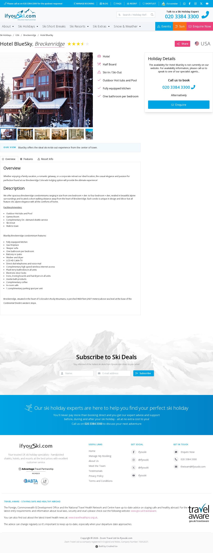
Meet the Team (97, 465)
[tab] (9, 159)
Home (92, 451)
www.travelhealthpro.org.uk (83, 517)
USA (17, 35)
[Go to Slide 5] (76, 134)
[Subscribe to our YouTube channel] (207, 3)
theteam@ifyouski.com (193, 466)
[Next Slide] (89, 90)
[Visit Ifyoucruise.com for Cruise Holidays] (169, 4)
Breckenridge (29, 35)
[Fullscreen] (88, 122)
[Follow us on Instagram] (195, 3)
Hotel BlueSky (46, 35)
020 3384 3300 (189, 459)
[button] (46, 89)
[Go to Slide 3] (42, 134)
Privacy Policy (96, 475)
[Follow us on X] (201, 3)
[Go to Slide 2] (25, 134)
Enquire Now (188, 452)
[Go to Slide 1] (8, 134)
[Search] (152, 15)
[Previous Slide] (3, 90)
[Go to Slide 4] (59, 134)
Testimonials (96, 470)
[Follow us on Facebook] (190, 3)
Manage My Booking (100, 456)
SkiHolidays (5, 35)
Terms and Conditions (100, 480)
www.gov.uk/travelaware (143, 510)
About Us (94, 460)
